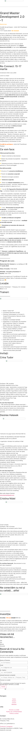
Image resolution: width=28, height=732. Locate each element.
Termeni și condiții (5, 680)
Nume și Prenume (5, 660)
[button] (14, 6)
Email (1, 665)
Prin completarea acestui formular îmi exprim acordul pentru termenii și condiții (12, 684)
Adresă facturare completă (7, 675)
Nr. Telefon (3, 670)
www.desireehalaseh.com (7, 495)
